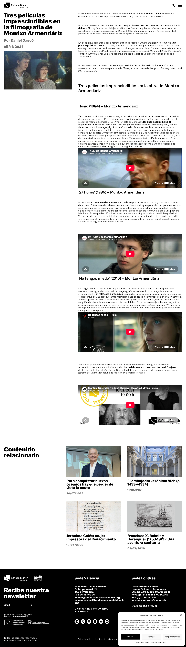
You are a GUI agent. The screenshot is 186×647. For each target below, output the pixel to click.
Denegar (151, 636)
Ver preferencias (172, 636)
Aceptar (130, 636)
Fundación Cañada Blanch (90, 586)
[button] (181, 615)
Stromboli (139, 372)
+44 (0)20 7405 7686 (144, 597)
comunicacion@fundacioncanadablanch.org (99, 601)
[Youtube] (101, 621)
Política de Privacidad (158, 642)
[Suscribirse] (31, 605)
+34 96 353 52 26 (85, 594)
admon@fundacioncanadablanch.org (97, 597)
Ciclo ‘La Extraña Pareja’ (102, 370)
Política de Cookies (142, 642)
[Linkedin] (77, 621)
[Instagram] (89, 621)
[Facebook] (95, 621)
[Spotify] (107, 621)
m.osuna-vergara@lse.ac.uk (148, 600)
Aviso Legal (84, 639)
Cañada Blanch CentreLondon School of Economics (148, 588)
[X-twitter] (83, 621)
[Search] (174, 5)
